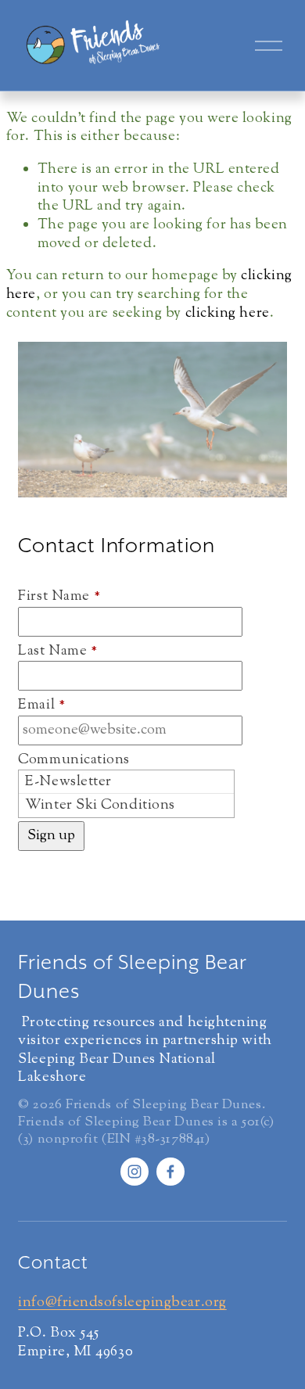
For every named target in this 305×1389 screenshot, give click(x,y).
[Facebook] (170, 1172)
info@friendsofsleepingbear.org (122, 1303)
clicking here (227, 313)
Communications (74, 761)
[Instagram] (134, 1172)
